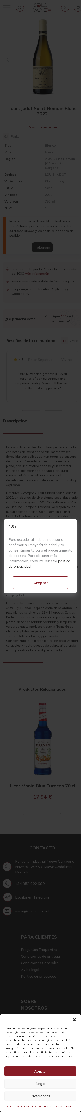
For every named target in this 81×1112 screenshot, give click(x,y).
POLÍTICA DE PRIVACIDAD (55, 1106)
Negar (40, 1084)
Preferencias (40, 1096)
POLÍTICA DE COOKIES (21, 1106)
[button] (74, 1019)
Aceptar (40, 582)
